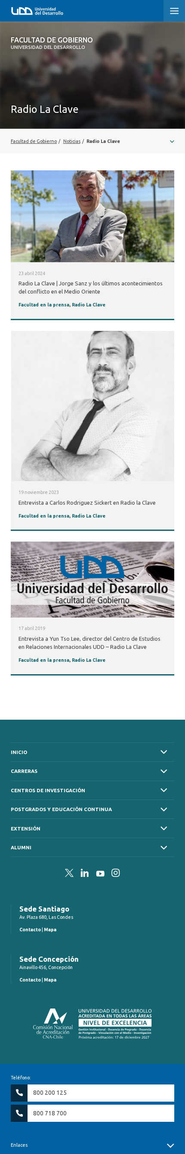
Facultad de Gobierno (52, 43)
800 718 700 (50, 1113)
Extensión (25, 828)
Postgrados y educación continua (61, 809)
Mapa (50, 929)
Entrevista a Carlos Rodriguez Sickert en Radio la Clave (87, 503)
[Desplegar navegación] (92, 141)
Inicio (19, 752)
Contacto (30, 929)
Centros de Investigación (48, 790)
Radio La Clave (88, 304)
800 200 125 (50, 1092)
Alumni (21, 847)
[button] (174, 10)
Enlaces (19, 1145)
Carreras (24, 771)
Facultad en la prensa (43, 304)
